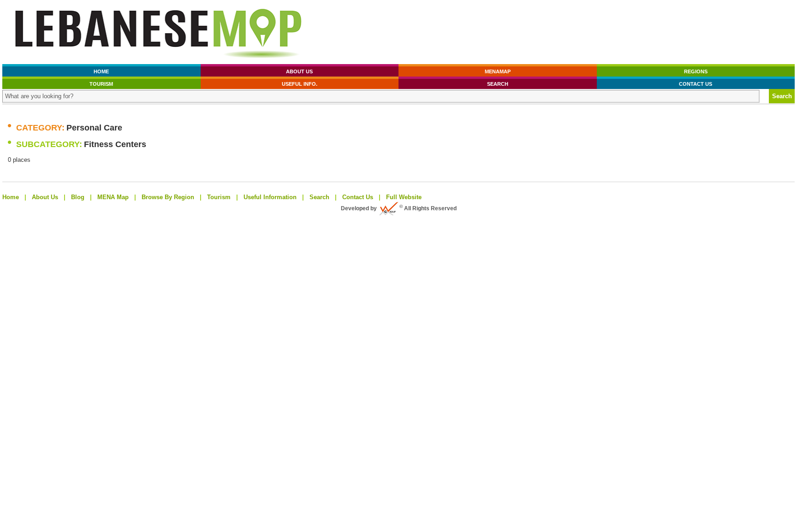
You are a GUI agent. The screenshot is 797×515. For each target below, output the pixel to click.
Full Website (404, 197)
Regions (696, 71)
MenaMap (498, 71)
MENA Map (113, 197)
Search (497, 84)
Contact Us (695, 84)
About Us (299, 71)
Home (101, 71)
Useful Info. (299, 84)
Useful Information (270, 197)
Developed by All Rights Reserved (399, 208)
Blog (77, 197)
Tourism (101, 84)
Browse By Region (168, 197)
